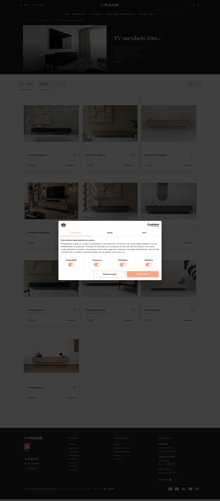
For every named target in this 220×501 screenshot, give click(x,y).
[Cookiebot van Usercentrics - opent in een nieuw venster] (149, 225)
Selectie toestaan (110, 274)
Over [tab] (144, 233)
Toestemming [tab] (75, 233)
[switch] (97, 265)
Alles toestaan (142, 274)
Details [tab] (110, 233)
